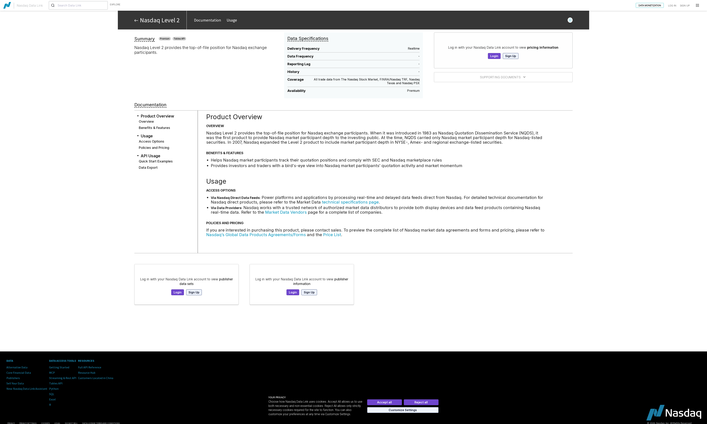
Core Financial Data (18, 372)
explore (115, 4)
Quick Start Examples (156, 161)
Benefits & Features (154, 128)
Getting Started (59, 367)
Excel (52, 399)
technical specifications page (350, 202)
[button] (570, 20)
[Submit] (53, 5)
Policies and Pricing (154, 148)
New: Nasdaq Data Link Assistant (26, 388)
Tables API (56, 383)
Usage (232, 20)
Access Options (151, 141)
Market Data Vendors (286, 212)
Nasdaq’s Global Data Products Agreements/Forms (256, 234)
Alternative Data (16, 367)
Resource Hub (86, 372)
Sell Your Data (15, 383)
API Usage (150, 155)
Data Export (148, 167)
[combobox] (78, 5)
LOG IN (672, 5)
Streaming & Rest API (62, 378)
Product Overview (157, 116)
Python (54, 388)
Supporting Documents (500, 77)
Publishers (13, 378)
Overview (146, 121)
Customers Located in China (95, 378)
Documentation (207, 20)
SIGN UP (685, 5)
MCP (52, 372)
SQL (51, 394)
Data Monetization (650, 5)
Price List (332, 234)
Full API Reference (89, 367)
